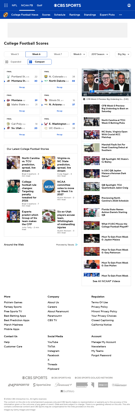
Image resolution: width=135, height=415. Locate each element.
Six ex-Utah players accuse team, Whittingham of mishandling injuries (66, 219)
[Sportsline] (42, 384)
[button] (6, 5)
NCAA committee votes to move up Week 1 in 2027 (65, 188)
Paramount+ (55, 316)
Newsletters (98, 346)
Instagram (53, 351)
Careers (52, 307)
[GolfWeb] (67, 391)
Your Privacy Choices (103, 316)
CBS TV (52, 320)
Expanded (16, 61)
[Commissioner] (85, 383)
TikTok (51, 346)
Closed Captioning (102, 320)
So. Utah (16, 128)
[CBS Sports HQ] (61, 377)
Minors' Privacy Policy (104, 311)
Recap (22, 87)
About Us (53, 302)
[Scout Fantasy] (119, 384)
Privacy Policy (99, 307)
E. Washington (57, 124)
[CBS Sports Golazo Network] (94, 377)
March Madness (13, 324)
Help (7, 342)
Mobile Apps (11, 329)
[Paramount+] (63, 384)
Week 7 (58, 54)
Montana (16, 100)
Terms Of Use (99, 302)
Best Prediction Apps (16, 320)
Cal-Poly (16, 124)
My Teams (97, 351)
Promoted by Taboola (65, 245)
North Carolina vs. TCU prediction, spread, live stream (31, 164)
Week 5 (15, 54)
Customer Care (13, 346)
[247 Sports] (18, 384)
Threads (52, 364)
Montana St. (18, 81)
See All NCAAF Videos (106, 281)
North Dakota (57, 81)
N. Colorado (56, 76)
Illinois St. (54, 100)
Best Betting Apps (15, 316)
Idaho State (18, 104)
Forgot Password (101, 355)
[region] (106, 82)
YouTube (53, 342)
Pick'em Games (13, 302)
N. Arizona (55, 104)
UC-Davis (54, 128)
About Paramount (58, 311)
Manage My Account (103, 342)
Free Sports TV (13, 311)
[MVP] (103, 383)
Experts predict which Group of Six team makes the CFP (30, 218)
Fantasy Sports (13, 307)
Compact (40, 61)
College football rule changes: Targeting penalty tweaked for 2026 (29, 191)
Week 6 (36, 54)
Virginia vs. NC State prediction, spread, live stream (64, 164)
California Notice (101, 324)
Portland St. (18, 76)
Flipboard (53, 369)
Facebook (53, 355)
